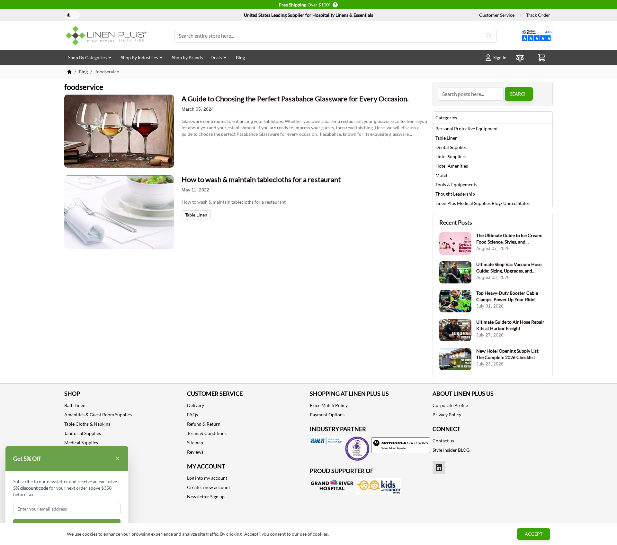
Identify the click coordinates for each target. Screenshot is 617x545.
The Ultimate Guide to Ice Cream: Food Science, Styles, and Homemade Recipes (509, 239)
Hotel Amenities (451, 166)
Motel (441, 175)
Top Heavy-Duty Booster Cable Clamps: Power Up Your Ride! (507, 296)
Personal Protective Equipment (466, 128)
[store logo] (107, 35)
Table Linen (196, 214)
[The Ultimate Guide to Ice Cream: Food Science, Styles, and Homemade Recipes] (455, 243)
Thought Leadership (455, 194)
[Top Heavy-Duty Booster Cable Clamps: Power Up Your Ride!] (455, 301)
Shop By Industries (139, 57)
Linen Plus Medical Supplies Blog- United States (482, 203)
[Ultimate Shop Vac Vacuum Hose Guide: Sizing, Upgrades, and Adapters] (455, 272)
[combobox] (471, 94)
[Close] (117, 458)
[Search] (489, 35)
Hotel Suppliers (450, 156)
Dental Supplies (451, 147)
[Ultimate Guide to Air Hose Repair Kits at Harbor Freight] (455, 330)
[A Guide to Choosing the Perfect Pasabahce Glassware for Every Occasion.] (119, 131)
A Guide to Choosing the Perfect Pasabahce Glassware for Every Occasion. (295, 99)
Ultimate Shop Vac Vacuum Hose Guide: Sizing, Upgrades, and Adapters (508, 268)
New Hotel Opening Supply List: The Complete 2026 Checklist (508, 354)
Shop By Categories (87, 57)
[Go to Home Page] (69, 72)
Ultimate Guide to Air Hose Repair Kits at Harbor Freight (510, 325)
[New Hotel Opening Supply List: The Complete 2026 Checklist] (455, 359)
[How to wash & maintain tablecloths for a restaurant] (119, 211)
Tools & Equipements (456, 184)
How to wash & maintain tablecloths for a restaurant (261, 179)
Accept (533, 534)
